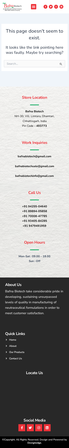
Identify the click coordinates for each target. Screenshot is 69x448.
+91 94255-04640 (34, 206)
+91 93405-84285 (34, 221)
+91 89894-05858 (34, 211)
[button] (33, 6)
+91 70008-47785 (34, 216)
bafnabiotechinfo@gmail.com (34, 176)
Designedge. (34, 442)
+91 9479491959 (34, 226)
